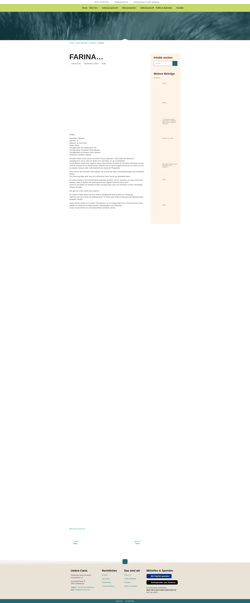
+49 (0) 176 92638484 (85, 587)
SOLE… (164, 103)
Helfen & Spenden (164, 8)
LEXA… (164, 83)
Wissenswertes (129, 8)
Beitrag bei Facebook (77, 529)
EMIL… (164, 205)
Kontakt (179, 8)
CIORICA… (157, 78)
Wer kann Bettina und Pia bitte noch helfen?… (169, 165)
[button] (159, 576)
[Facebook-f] (232, 8)
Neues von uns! (167, 138)
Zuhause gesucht (110, 8)
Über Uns (93, 8)
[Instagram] (228, 8)
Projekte (127, 582)
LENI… (164, 180)
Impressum (106, 579)
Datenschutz (106, 582)
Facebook (93, 43)
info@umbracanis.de (82, 590)
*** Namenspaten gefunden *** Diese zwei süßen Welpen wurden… (169, 121)
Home (84, 8)
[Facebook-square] (132, 592)
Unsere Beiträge (81, 43)
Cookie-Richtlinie (108, 586)
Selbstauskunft (147, 8)
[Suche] (175, 63)
